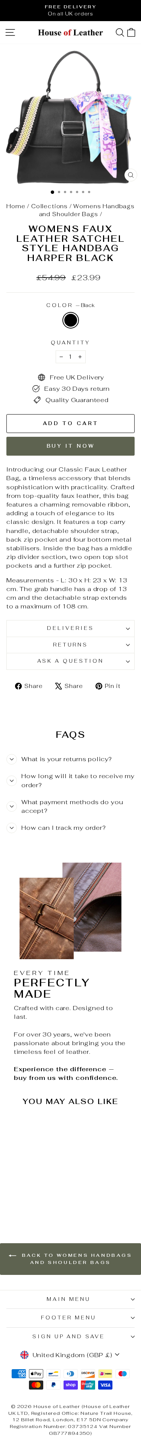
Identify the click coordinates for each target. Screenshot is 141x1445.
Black (70, 320)
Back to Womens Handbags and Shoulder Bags (75, 1258)
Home (15, 206)
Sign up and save (68, 1336)
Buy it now (71, 446)
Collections (49, 206)
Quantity (70, 342)
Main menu (69, 1299)
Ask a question (70, 661)
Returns (70, 645)
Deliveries (70, 628)
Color (70, 305)
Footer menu (68, 1317)
